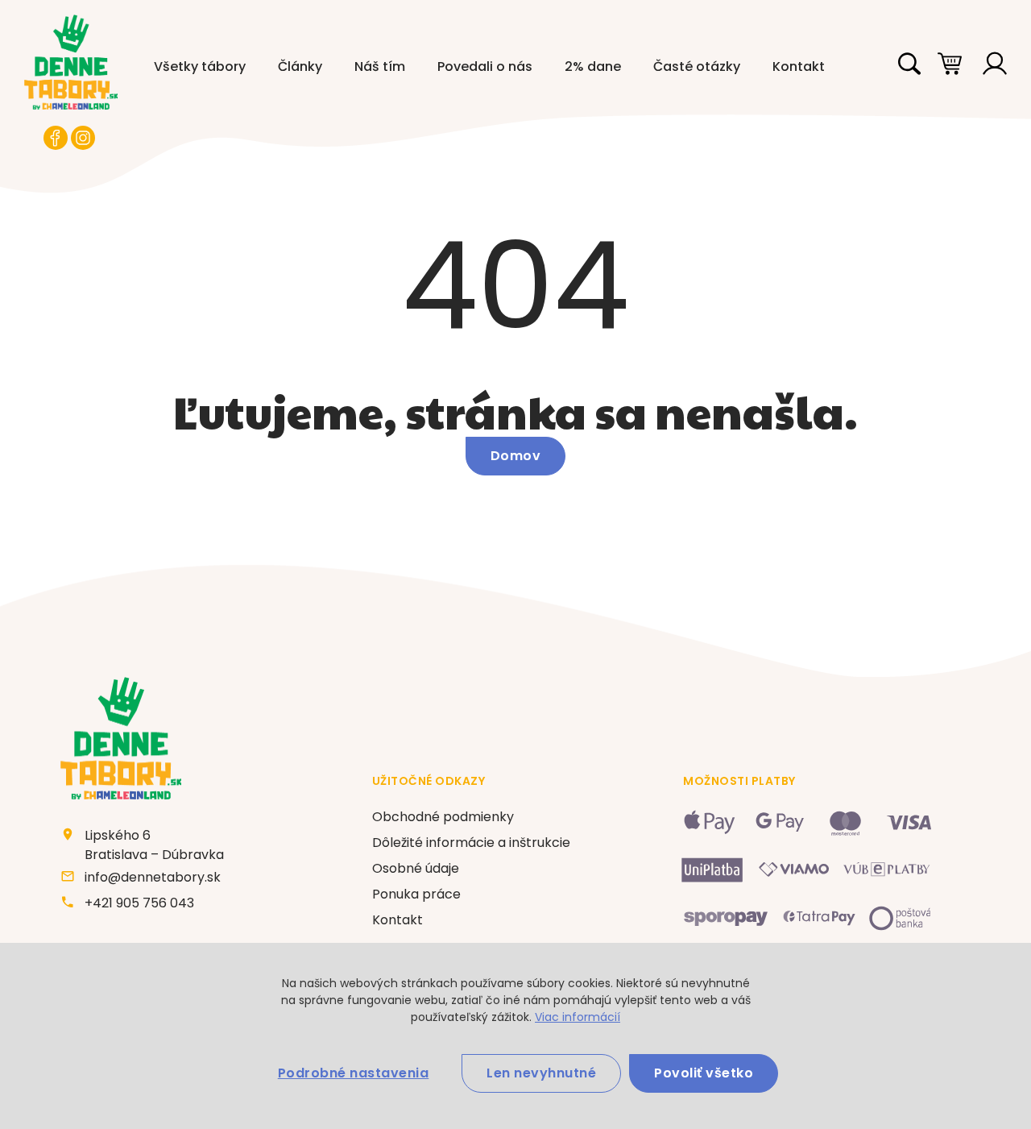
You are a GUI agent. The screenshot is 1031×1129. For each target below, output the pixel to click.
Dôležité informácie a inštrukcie (471, 842)
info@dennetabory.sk (153, 877)
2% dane (593, 66)
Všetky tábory (200, 66)
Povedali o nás (484, 66)
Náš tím (379, 66)
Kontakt (798, 66)
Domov (516, 455)
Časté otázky (696, 66)
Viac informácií (577, 1017)
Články (300, 66)
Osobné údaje (415, 868)
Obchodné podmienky (443, 816)
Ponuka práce (416, 894)
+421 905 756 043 (139, 903)
